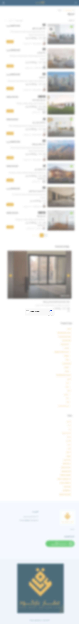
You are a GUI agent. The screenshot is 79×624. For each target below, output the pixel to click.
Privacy (49, 315)
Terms (52, 315)
